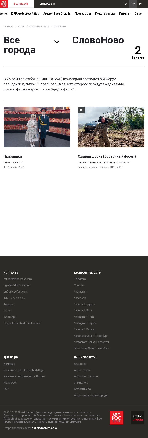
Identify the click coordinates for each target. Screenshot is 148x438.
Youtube (79, 285)
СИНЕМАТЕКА (48, 3)
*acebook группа (84, 304)
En (125, 3)
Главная (8, 26)
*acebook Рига (83, 310)
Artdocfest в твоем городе (91, 395)
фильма (137, 57)
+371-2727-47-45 (14, 297)
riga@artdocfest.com (17, 285)
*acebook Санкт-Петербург (91, 335)
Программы (83, 13)
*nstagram (80, 291)
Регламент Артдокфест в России (24, 376)
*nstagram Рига (84, 316)
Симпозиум (81, 382)
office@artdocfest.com (18, 278)
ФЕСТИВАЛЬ (20, 3)
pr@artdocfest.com (16, 291)
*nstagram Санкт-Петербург (91, 341)
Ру (133, 3)
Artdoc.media (82, 370)
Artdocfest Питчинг (86, 376)
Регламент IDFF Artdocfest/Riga (24, 370)
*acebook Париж (84, 329)
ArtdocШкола (82, 389)
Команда (9, 363)
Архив (21, 26)
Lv (140, 3)
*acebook (80, 297)
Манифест (10, 382)
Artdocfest (80, 363)
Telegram (80, 278)
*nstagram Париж (85, 323)
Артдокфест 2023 (39, 26)
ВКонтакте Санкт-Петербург (92, 348)
